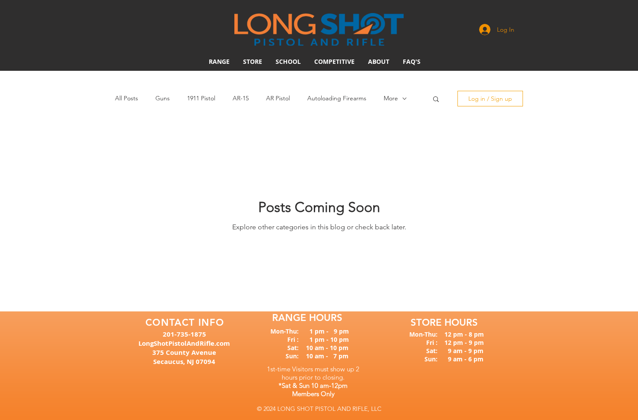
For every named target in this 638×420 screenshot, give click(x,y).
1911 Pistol (201, 98)
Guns (162, 98)
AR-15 (241, 98)
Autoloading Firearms (336, 98)
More (391, 98)
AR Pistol (278, 98)
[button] (334, 62)
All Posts (126, 98)
